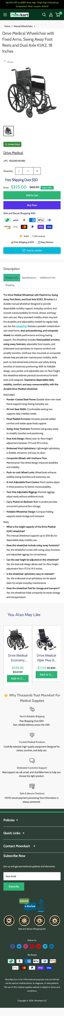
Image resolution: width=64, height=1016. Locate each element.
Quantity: (8, 171)
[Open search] (44, 15)
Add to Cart (32, 195)
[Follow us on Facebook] (12, 946)
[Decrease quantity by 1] (19, 171)
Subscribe (14, 886)
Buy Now (32, 205)
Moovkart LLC (40, 1000)
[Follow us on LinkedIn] (51, 946)
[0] (58, 15)
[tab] (11, 277)
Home (7, 26)
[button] (32, 250)
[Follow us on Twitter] (19, 946)
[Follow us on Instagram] (25, 946)
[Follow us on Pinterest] (32, 946)
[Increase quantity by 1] (37, 171)
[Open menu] (5, 14)
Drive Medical (13, 153)
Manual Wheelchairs (23, 26)
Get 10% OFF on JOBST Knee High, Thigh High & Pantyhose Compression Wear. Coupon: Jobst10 (32, 4)
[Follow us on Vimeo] (45, 946)
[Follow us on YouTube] (38, 946)
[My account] (51, 15)
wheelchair (21, 326)
